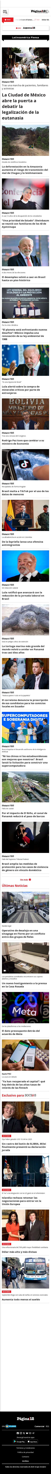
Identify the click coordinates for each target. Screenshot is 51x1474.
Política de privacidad (25, 1452)
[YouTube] (30, 1433)
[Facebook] (18, 1433)
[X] (24, 1433)
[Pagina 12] (40, 12)
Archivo (25, 1461)
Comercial (39, 1426)
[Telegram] (33, 1433)
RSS (47, 1426)
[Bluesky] (27, 1433)
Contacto (25, 1457)
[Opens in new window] (19, 1441)
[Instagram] (21, 1433)
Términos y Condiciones (25, 1448)
